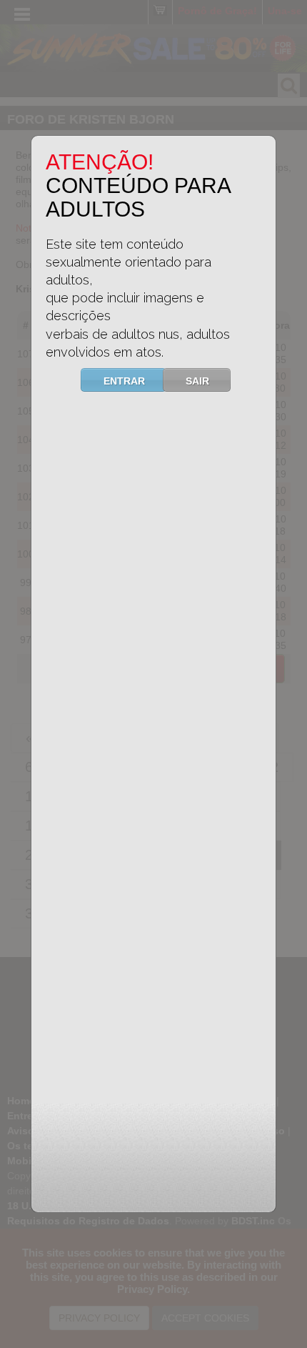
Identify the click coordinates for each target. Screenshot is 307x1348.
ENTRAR (124, 381)
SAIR (197, 381)
